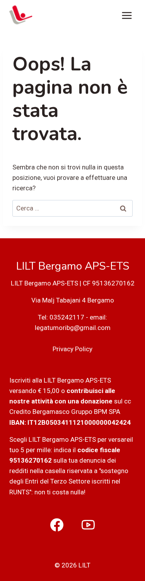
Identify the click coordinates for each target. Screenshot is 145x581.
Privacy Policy (72, 349)
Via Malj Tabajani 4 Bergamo (72, 300)
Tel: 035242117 (61, 317)
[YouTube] (88, 525)
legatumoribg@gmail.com (73, 328)
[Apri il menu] (127, 15)
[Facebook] (57, 525)
